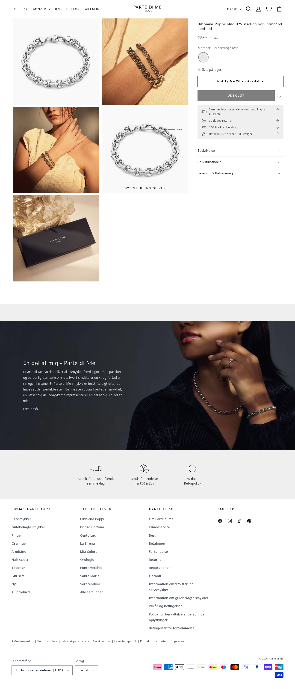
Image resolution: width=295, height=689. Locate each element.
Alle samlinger (91, 592)
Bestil (153, 535)
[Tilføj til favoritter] (279, 96)
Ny (14, 584)
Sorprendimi (90, 584)
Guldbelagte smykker (28, 527)
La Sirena (87, 543)
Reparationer (159, 567)
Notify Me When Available (240, 81)
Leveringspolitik (125, 641)
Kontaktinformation (154, 641)
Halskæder (20, 559)
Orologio (87, 559)
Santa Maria (90, 576)
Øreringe (19, 543)
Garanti (155, 576)
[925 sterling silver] (203, 57)
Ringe (16, 535)
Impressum (179, 641)
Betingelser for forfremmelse (171, 628)
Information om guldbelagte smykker (178, 598)
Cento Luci (88, 535)
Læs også (30, 409)
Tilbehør (18, 567)
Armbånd (19, 551)
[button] (41, 9)
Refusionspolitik (23, 641)
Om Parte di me (161, 519)
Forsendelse (158, 551)
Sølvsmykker (21, 519)
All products (21, 592)
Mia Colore (88, 551)
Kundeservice (159, 527)
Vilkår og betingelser (165, 606)
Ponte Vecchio (91, 567)
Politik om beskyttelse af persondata (63, 641)
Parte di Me (276, 658)
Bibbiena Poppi (92, 519)
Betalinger (157, 543)
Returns (155, 559)
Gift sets (18, 576)
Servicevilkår (102, 641)
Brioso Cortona (92, 527)
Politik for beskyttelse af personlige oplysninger (176, 617)
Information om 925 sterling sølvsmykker (171, 587)
